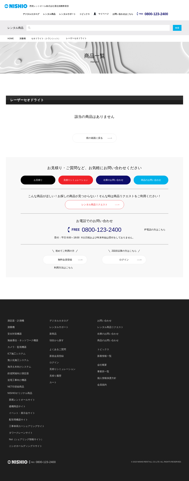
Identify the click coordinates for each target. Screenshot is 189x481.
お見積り (38, 180)
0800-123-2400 (156, 14)
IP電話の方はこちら (154, 229)
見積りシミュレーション (75, 180)
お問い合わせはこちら (123, 14)
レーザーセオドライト (76, 38)
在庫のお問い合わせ (113, 180)
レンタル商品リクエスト (94, 204)
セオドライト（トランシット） (45, 38)
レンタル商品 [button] (49, 14)
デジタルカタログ (31, 14)
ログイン (124, 259)
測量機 (22, 38)
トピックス (84, 14)
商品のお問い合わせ (151, 180)
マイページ (103, 14)
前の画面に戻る (94, 138)
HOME (11, 38)
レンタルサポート (67, 14)
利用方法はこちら (63, 267)
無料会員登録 (65, 259)
